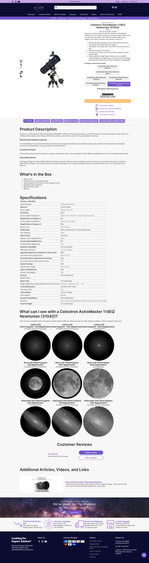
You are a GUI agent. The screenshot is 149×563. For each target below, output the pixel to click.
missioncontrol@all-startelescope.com (122, 542)
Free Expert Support (106, 105)
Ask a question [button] (91, 458)
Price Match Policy (96, 541)
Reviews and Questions (88, 121)
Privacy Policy (94, 554)
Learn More (74, 512)
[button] (104, 31)
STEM (120, 14)
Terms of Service (95, 551)
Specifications (57, 121)
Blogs (118, 1)
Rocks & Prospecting (107, 14)
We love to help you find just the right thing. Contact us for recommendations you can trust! (22, 547)
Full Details (28, 121)
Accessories (84, 14)
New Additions (93, 18)
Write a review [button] (91, 453)
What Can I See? (71, 121)
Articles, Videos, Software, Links (112, 121)
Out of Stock (107, 101)
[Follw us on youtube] (19, 2)
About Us (125, 1)
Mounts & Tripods (60, 14)
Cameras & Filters (44, 14)
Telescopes (31, 14)
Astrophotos (62, 18)
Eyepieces (72, 14)
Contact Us (133, 1)
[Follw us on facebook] (12, 2)
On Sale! (53, 18)
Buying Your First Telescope (77, 18)
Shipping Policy (94, 544)
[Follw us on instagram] (15, 2)
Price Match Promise (107, 115)
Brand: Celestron (108, 23)
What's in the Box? (42, 121)
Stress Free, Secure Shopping (110, 108)
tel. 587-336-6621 (122, 546)
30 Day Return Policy (107, 112)
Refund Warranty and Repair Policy (99, 547)
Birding (94, 14)
